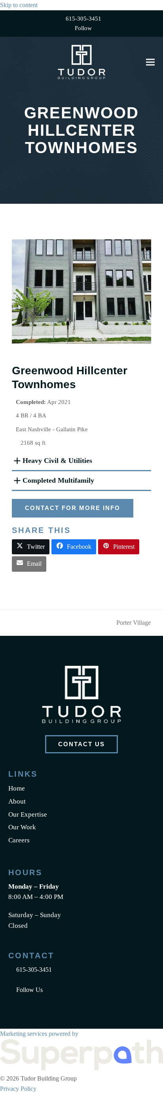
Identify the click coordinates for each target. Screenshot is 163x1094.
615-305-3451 (83, 18)
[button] (150, 62)
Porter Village (133, 623)
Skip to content (19, 5)
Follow (83, 28)
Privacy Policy (18, 1088)
